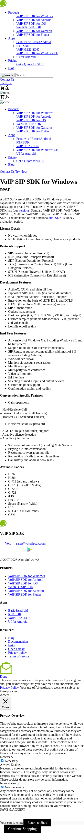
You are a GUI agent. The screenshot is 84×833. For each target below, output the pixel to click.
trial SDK (55, 218)
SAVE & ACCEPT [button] (12, 809)
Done (3, 676)
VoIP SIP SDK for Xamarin (34, 31)
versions (24, 210)
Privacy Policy (9, 687)
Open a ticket (16, 649)
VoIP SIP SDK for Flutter (32, 34)
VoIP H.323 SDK (27, 49)
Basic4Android (18, 610)
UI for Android (26, 57)
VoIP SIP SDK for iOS (31, 23)
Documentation (18, 641)
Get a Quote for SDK (30, 64)
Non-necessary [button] (9, 783)
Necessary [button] (6, 757)
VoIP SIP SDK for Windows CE (37, 53)
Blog (11, 68)
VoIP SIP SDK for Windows (34, 16)
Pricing (12, 60)
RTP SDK (23, 45)
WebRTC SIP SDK (28, 27)
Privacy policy (17, 652)
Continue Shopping (22, 829)
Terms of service (18, 656)
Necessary (11, 761)
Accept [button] (4, 695)
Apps (11, 38)
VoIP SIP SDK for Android (33, 20)
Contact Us (7, 79)
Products (13, 12)
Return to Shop (37, 822)
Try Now (6, 83)
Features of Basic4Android (33, 42)
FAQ (11, 645)
